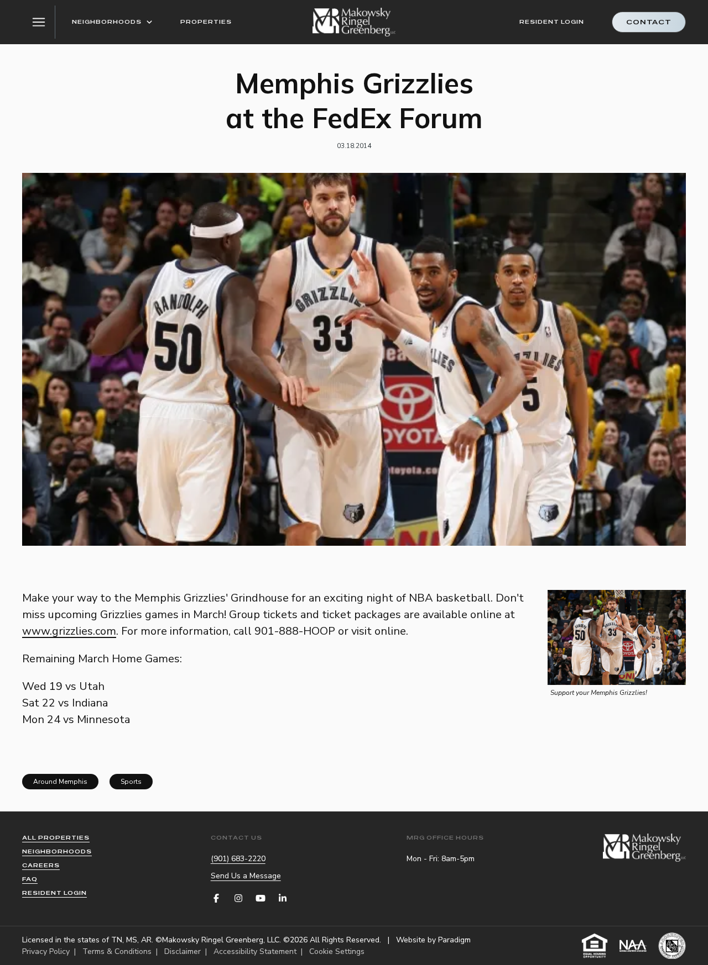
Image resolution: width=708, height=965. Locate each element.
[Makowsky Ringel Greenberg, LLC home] (354, 22)
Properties (206, 21)
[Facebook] (216, 898)
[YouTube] (260, 898)
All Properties (56, 837)
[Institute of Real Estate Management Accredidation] (672, 945)
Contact (648, 22)
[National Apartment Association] (633, 945)
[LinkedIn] (282, 898)
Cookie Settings (337, 951)
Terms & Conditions (117, 951)
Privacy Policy (46, 951)
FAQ (30, 879)
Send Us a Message (246, 876)
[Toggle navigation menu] (38, 22)
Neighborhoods (107, 21)
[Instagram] (238, 898)
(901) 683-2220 (238, 858)
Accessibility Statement (255, 951)
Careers (41, 865)
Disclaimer (182, 951)
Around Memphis (60, 781)
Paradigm (454, 940)
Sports (131, 781)
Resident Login (551, 21)
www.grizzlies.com (69, 631)
